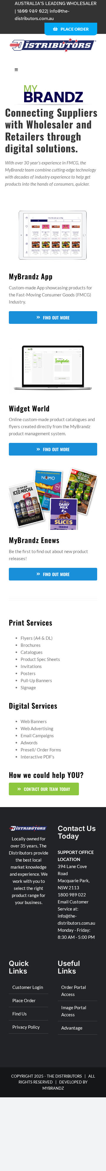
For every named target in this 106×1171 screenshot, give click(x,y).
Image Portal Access (73, 1011)
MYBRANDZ (53, 1088)
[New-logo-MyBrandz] (53, 87)
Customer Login (27, 987)
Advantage (71, 1027)
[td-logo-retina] (53, 39)
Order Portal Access (73, 990)
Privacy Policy (26, 1027)
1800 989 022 (72, 894)
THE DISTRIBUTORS (64, 1076)
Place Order (24, 1000)
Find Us (19, 1013)
